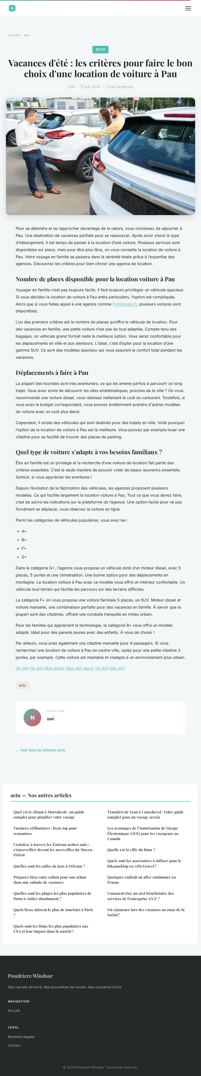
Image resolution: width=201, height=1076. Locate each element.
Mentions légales (21, 1037)
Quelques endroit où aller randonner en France (141, 880)
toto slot (117, 668)
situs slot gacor (80, 668)
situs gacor (54, 668)
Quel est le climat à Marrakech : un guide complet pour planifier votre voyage (48, 814)
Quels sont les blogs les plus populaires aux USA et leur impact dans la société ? (50, 929)
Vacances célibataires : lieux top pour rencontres (45, 831)
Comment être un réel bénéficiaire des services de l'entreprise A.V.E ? (140, 896)
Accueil (13, 35)
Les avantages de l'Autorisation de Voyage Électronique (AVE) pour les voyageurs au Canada (142, 833)
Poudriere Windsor (30, 975)
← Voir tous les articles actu (40, 750)
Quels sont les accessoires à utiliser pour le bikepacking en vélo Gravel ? (144, 863)
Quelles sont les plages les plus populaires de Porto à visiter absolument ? (52, 896)
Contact (14, 1045)
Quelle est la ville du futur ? (131, 849)
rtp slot (22, 668)
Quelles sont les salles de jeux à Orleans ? (49, 866)
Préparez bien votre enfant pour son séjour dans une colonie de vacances (50, 880)
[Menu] (188, 8)
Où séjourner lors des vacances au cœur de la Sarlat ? (146, 912)
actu (27, 35)
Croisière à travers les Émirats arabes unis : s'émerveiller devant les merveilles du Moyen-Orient (53, 849)
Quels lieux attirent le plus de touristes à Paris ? (53, 912)
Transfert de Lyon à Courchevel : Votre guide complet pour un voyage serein (145, 814)
